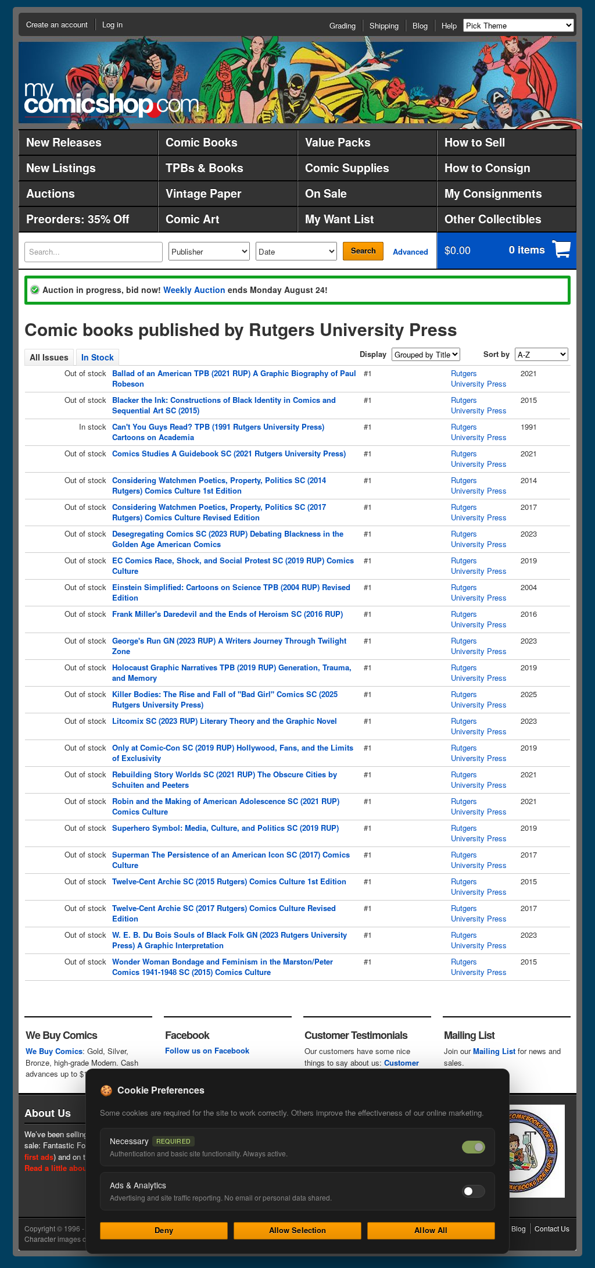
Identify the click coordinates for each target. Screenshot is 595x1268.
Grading (342, 25)
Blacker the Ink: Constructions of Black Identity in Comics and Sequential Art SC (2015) (224, 405)
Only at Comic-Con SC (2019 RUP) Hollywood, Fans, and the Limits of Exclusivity (232, 752)
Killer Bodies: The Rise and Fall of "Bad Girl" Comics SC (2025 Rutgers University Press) (225, 699)
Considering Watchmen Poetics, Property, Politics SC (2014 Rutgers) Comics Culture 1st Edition (219, 485)
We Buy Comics (54, 1050)
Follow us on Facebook (207, 1050)
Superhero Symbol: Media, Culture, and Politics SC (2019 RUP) (225, 827)
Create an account (57, 24)
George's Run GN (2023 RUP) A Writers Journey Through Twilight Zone (229, 645)
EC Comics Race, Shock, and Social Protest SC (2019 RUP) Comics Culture (233, 565)
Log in (112, 24)
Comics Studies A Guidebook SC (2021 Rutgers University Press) (229, 453)
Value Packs (338, 142)
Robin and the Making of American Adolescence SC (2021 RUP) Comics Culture (225, 806)
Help (449, 25)
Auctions (50, 193)
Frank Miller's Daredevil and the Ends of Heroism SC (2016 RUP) (227, 613)
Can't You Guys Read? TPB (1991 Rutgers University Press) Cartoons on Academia (218, 431)
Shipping (384, 25)
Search (363, 250)
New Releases (64, 142)
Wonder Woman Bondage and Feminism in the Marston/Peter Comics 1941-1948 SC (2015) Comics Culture (222, 966)
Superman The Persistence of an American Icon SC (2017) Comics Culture (231, 859)
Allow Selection (298, 1229)
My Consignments (493, 193)
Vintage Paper (204, 193)
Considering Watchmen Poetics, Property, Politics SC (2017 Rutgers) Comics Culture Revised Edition (219, 512)
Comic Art (193, 218)
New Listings (61, 167)
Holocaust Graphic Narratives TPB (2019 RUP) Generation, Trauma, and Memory (232, 672)
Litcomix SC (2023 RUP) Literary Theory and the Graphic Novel (224, 720)
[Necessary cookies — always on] (473, 1147)
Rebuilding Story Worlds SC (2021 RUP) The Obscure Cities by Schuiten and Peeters (224, 779)
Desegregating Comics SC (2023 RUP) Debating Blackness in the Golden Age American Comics (227, 538)
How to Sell (475, 142)
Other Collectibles (493, 218)
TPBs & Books (204, 167)
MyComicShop (111, 100)
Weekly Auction (194, 289)
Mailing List (494, 1050)
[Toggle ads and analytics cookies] (473, 1191)
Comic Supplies (347, 167)
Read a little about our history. (78, 1167)
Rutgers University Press (479, 378)
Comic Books (202, 142)
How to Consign (488, 167)
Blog (420, 25)
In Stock (97, 357)
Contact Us (552, 1228)
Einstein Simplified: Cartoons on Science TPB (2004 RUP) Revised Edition (231, 592)
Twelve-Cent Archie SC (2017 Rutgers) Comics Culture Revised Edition (224, 913)
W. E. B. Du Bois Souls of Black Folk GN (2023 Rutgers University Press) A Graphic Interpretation (229, 940)
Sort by (496, 353)
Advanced (410, 251)
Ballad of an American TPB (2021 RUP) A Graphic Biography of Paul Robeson (234, 378)
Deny (164, 1229)
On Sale (326, 193)
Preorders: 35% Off (77, 218)
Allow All (430, 1229)
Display (373, 353)
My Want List (339, 218)
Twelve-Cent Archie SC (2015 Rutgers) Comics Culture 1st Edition (229, 881)
